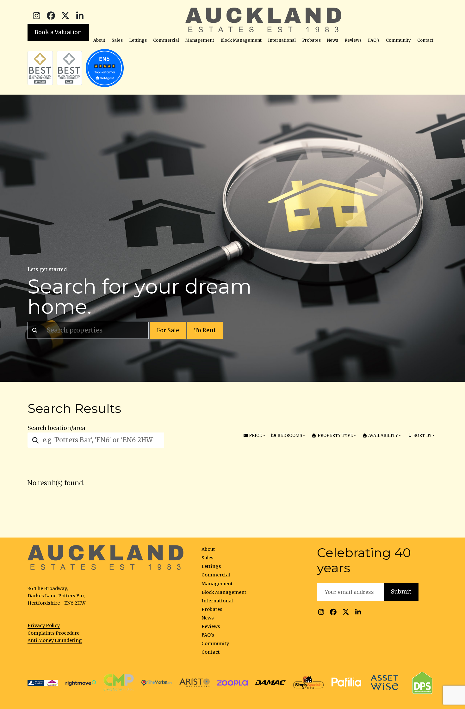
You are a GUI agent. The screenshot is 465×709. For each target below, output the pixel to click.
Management (199, 40)
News (332, 40)
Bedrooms (289, 435)
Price (255, 435)
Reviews (353, 40)
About (99, 40)
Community (398, 40)
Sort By (421, 435)
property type (335, 435)
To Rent (205, 330)
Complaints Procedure (53, 633)
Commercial (166, 40)
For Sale (168, 330)
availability (382, 435)
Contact (425, 40)
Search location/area (56, 428)
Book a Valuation (58, 32)
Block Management (241, 40)
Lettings (138, 40)
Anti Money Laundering (55, 640)
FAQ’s (374, 40)
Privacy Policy (44, 625)
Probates (311, 40)
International (282, 40)
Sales (117, 40)
